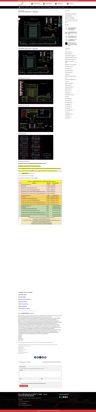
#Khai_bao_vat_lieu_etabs (27, 319)
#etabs (41, 319)
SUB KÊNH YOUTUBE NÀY (26, 168)
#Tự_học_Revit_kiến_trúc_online (34, 317)
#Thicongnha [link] (52, 329)
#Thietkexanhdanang (22, 323)
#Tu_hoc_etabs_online (33, 318)
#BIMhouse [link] (31, 328)
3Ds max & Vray (68, 51)
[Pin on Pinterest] (43, 357)
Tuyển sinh (55, 7)
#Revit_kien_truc (21, 322)
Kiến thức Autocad (68, 83)
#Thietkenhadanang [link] (46, 328)
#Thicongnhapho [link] (58, 329)
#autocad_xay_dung (37, 320)
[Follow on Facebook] (60, 397)
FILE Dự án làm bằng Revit (70, 79)
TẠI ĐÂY (36, 178)
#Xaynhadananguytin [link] (55, 332)
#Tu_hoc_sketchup (35, 327)
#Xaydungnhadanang (40, 322)
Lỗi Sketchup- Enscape (69, 94)
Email (42, 378)
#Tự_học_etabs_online (41, 318)
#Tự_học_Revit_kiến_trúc (49, 315)
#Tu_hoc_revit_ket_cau (58, 315)
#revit (29, 320)
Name (21, 378)
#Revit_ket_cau (56, 320)
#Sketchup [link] (20, 334)
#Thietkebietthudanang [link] (22, 332)
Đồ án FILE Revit (68, 72)
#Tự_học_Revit (25, 315)
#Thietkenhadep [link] (30, 329)
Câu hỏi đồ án (67, 68)
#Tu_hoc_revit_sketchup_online (23, 328)
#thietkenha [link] (52, 328)
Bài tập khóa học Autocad (69, 55)
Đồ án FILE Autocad (21, 10)
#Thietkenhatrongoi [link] (36, 329)
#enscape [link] (20, 336)
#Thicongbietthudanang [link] (39, 332)
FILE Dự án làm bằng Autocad (70, 76)
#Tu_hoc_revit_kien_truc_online (23, 318)
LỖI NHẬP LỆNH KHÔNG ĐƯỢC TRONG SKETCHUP (51, 362)
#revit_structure (43, 320)
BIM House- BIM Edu (26, 308)
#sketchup (45, 324)
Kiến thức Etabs (68, 85)
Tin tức (59, 7)
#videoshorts (41, 324)
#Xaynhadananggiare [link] (47, 332)
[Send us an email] (61, 397)
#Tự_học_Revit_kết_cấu (40, 315)
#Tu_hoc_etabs (48, 318)
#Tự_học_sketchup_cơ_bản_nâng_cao (25, 327)
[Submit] (77, 7)
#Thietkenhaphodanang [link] (53, 331)
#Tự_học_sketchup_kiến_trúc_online (54, 327)
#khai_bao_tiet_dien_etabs (47, 319)
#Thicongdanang (27, 322)
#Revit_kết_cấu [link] (21, 340)
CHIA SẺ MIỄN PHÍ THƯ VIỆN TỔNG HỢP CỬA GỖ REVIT (72, 33)
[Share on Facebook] (35, 357)
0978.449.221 (28, 299)
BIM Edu (25, 294)
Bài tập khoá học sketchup (70, 59)
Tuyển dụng (67, 115)
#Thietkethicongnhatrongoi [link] (23, 331)
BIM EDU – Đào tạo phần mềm (46, 7)
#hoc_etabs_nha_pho (35, 319)
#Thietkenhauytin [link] (21, 333)
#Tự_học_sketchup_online (43, 327)
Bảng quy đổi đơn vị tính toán (25, 362)
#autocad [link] (20, 337)
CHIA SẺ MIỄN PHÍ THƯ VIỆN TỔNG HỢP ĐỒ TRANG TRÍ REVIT (72, 28)
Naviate (66, 96)
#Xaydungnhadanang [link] (44, 331)
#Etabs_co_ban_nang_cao (22, 320)
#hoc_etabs (20, 319)
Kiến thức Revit (67, 89)
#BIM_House (20, 315)
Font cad (66, 81)
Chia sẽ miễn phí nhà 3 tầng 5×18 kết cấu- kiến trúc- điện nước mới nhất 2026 (72, 44)
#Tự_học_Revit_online (32, 315)
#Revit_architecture (49, 320)
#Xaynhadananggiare (38, 323)
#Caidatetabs (54, 319)
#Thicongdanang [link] (31, 331)
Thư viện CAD (67, 106)
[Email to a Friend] (40, 357)
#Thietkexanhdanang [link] (30, 332)
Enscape (66, 74)
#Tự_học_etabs (54, 318)
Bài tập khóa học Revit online (70, 57)
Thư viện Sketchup (68, 110)
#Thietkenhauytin (53, 323)
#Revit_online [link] (20, 338)
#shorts (37, 324)
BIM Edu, (24, 297)
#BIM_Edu (58, 318)
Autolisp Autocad (68, 53)
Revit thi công (67, 100)
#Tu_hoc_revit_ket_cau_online (46, 317)
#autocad (31, 320)
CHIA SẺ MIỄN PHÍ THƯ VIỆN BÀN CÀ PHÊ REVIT (72, 37)
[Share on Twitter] (38, 357)
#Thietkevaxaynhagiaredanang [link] (42, 333)
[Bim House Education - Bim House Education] (24, 3)
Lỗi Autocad (67, 92)
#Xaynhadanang (33, 322)
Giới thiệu (27, 7)
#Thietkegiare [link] (42, 329)
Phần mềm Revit (68, 98)
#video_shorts (33, 324)
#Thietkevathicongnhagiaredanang (24, 324)
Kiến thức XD (67, 90)
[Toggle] (77, 62)
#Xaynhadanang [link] (37, 331)
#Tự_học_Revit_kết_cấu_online (23, 317)
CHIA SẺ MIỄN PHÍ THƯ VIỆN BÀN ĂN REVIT (72, 40)
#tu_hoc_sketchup (56, 324)
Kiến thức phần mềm (69, 87)
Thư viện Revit (67, 108)
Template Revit (67, 104)
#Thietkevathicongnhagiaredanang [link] (31, 333)
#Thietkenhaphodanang (48, 322)
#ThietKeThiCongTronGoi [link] (38, 328)
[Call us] (63, 397)
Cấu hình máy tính (68, 66)
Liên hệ (63, 7)
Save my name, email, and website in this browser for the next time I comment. (33, 383)
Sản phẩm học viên (68, 102)
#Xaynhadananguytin (46, 323)
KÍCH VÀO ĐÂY (54, 170)
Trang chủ (22, 7)
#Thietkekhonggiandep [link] (22, 329)
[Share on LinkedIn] (45, 357)
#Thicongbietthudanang (30, 323)
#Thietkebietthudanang (57, 322)
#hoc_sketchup (50, 324)
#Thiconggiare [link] (47, 329)
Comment (21, 370)
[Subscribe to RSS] (65, 397)
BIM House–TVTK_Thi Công (35, 7)
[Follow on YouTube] (67, 397)
